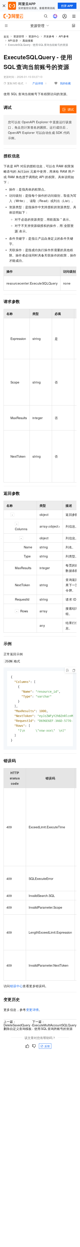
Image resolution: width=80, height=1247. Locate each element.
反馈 (47, 1046)
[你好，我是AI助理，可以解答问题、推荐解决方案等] (55, 16)
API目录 (13, 40)
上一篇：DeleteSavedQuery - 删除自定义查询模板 (18, 1025)
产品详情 (37, 83)
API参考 (64, 36)
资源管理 (18, 36)
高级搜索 (27, 40)
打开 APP (67, 6)
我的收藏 (65, 83)
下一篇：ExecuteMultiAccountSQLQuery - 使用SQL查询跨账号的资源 (54, 1025)
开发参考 (49, 36)
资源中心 (33, 36)
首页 (6, 36)
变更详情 (32, 1009)
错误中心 (16, 986)
